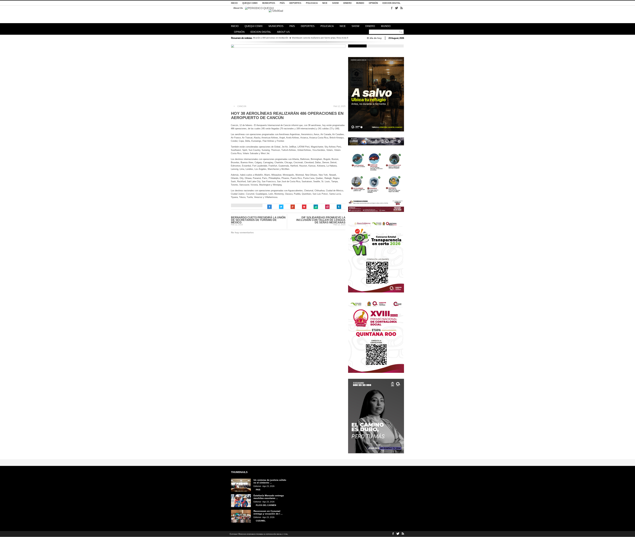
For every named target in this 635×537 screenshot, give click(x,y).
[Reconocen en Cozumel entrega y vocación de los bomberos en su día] (241, 522)
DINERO (347, 3)
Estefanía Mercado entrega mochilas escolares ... (269, 496)
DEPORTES (295, 3)
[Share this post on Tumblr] (339, 206)
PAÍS (282, 3)
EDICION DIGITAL (391, 3)
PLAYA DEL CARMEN (266, 505)
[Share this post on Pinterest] (304, 206)
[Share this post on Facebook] (269, 206)
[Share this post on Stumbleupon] (315, 206)
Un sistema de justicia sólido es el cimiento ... (270, 481)
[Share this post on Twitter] (281, 206)
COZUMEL (261, 521)
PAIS (258, 490)
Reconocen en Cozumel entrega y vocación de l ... (268, 512)
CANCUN (241, 106)
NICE (324, 3)
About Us (238, 8)
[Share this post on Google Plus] (292, 206)
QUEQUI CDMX (250, 3)
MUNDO (360, 3)
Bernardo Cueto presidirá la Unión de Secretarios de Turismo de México (258, 220)
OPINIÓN (373, 3)
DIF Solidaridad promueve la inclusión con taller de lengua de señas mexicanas (320, 220)
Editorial (257, 486)
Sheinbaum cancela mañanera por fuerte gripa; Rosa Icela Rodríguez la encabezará (297, 38)
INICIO (234, 3)
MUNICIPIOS (268, 3)
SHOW (335, 3)
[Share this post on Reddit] (327, 206)
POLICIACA (312, 3)
